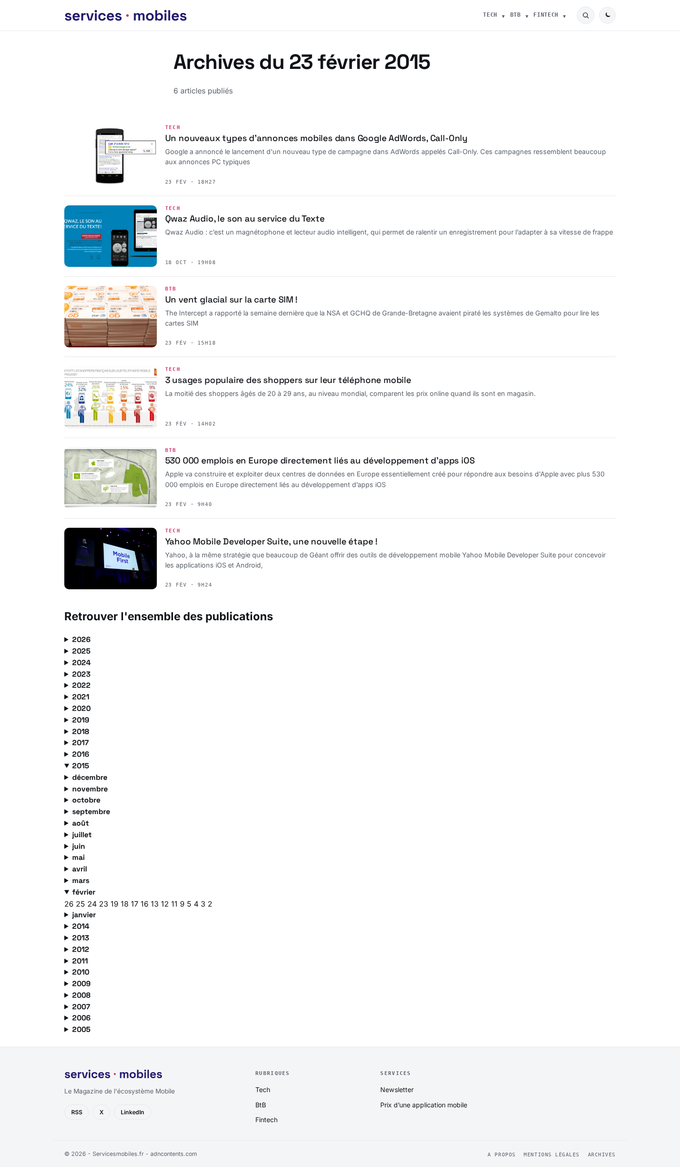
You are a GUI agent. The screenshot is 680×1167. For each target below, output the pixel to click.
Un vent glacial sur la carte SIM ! (231, 299)
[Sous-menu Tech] (503, 15)
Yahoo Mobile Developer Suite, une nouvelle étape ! (271, 541)
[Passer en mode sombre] (607, 15)
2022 (81, 685)
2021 (80, 697)
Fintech (545, 15)
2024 (81, 662)
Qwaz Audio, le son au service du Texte (245, 218)
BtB (515, 15)
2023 (81, 674)
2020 (81, 708)
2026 (81, 639)
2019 (80, 720)
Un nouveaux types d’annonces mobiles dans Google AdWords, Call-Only (316, 138)
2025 (81, 651)
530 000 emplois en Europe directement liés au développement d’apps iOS (320, 460)
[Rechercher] (585, 15)
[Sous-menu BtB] (526, 15)
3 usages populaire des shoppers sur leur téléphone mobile (288, 380)
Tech (490, 15)
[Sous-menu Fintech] (564, 15)
